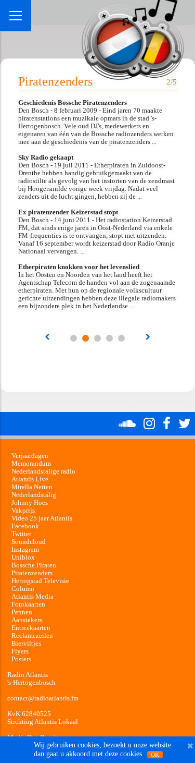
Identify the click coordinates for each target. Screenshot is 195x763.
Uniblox (23, 557)
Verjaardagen (29, 455)
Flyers (20, 651)
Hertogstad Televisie (40, 581)
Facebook (25, 526)
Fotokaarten (28, 604)
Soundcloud (28, 542)
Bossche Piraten (33, 565)
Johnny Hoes (29, 502)
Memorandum (31, 463)
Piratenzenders (32, 573)
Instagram (25, 549)
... (73, 338)
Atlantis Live (29, 479)
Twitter (21, 534)
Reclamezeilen (32, 635)
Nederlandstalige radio (43, 471)
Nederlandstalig (33, 495)
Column (22, 588)
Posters (21, 659)
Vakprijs (23, 510)
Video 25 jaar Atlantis (41, 518)
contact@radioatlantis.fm (43, 698)
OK (155, 755)
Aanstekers (26, 620)
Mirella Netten (32, 487)
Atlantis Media (32, 596)
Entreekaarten (30, 628)
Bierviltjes (26, 643)
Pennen (21, 612)
